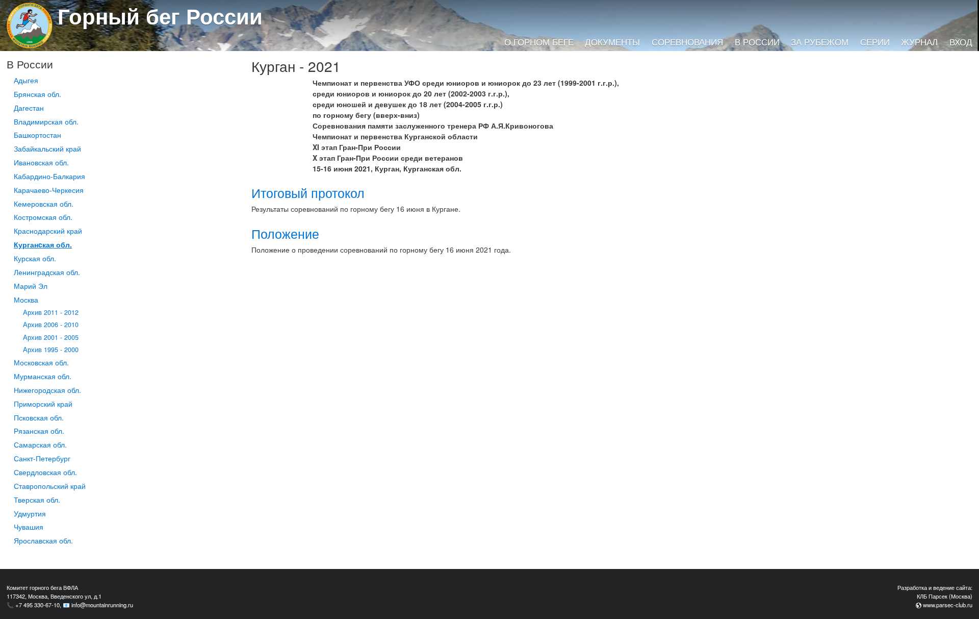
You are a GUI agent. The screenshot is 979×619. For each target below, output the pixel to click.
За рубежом (819, 42)
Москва (26, 299)
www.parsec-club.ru (947, 605)
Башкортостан (37, 135)
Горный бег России (160, 16)
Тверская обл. (37, 499)
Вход (960, 42)
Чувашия (28, 527)
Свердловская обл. (45, 472)
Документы (612, 42)
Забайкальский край (47, 148)
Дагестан (29, 108)
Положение (285, 233)
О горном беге (539, 42)
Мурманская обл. (42, 376)
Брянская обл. (37, 94)
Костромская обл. (43, 217)
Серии (875, 42)
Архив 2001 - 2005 (51, 337)
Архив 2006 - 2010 (51, 324)
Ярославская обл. (43, 540)
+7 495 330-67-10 (37, 605)
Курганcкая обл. (43, 244)
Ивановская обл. (41, 162)
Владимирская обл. (46, 121)
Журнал (919, 42)
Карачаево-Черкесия (49, 190)
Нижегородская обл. (47, 390)
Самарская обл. (40, 444)
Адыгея (26, 80)
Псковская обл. (39, 417)
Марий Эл (30, 286)
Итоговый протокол (308, 193)
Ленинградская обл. (47, 272)
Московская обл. (41, 362)
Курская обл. (35, 258)
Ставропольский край (50, 486)
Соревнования (687, 42)
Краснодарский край (48, 231)
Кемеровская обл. (43, 204)
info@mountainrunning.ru (102, 605)
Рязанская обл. (39, 431)
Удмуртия (30, 513)
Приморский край (43, 404)
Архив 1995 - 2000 (51, 349)
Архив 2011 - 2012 (51, 312)
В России (757, 42)
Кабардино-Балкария (49, 176)
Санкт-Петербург (42, 458)
